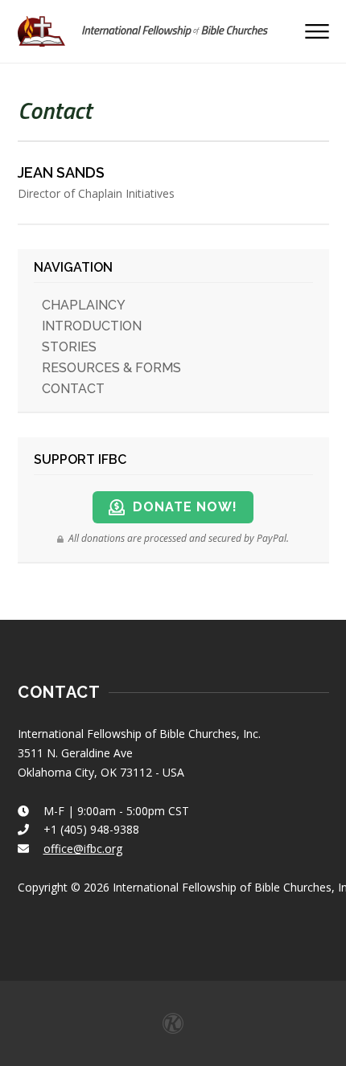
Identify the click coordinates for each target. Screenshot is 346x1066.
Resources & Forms (111, 367)
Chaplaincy (84, 305)
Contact (73, 388)
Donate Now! (185, 507)
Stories (69, 347)
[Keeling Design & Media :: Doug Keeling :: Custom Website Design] (173, 1023)
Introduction (92, 326)
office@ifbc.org (82, 848)
